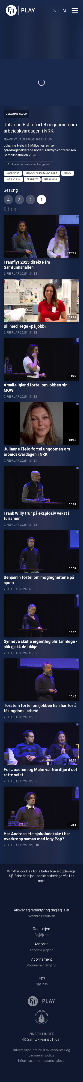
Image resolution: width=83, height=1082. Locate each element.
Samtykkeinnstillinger (44, 1039)
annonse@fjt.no (41, 950)
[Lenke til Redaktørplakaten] (41, 1017)
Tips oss (41, 984)
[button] (41, 82)
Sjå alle (10, 209)
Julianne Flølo (16, 113)
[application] (41, 82)
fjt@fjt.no (42, 935)
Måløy (67, 173)
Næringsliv (13, 179)
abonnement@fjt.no (41, 965)
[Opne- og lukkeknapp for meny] (74, 10)
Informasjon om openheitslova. (41, 1061)
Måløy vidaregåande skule (41, 173)
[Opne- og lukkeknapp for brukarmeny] (54, 10)
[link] (20, 10)
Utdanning (50, 179)
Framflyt (10, 139)
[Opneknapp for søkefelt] (64, 10)
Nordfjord (13, 173)
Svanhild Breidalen (41, 916)
